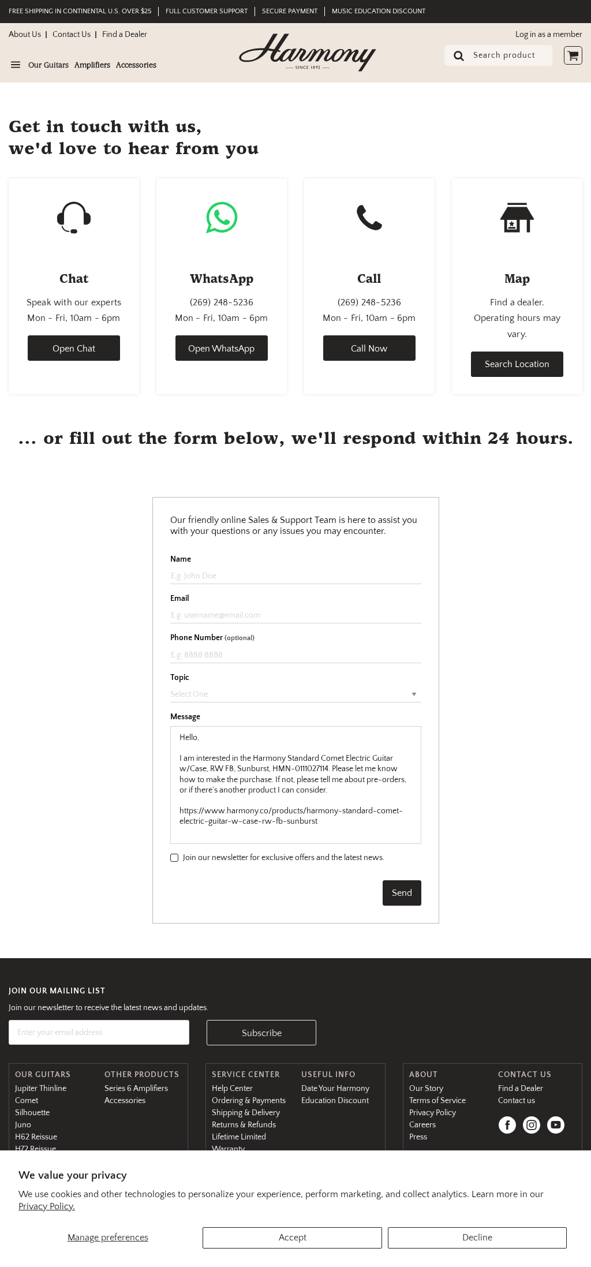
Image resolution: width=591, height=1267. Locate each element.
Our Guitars (48, 66)
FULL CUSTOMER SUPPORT (207, 11)
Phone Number (212, 637)
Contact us (516, 1100)
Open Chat (74, 348)
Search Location (517, 364)
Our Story (426, 1088)
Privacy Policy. (46, 1206)
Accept (292, 1237)
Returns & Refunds (244, 1125)
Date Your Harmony (335, 1088)
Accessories (136, 66)
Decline (477, 1237)
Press (418, 1137)
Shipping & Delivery (246, 1112)
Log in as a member (548, 34)
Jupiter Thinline (40, 1088)
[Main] (307, 52)
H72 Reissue (35, 1149)
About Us (25, 34)
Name (180, 559)
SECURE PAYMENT (289, 11)
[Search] (455, 56)
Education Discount (335, 1100)
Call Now (369, 348)
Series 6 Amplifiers (136, 1088)
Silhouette (32, 1112)
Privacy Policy (432, 1112)
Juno (23, 1125)
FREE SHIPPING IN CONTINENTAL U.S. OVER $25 (80, 11)
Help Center (232, 1088)
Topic (179, 677)
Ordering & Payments (249, 1100)
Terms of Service (437, 1100)
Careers (422, 1125)
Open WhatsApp (221, 348)
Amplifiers (92, 66)
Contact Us (72, 34)
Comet (26, 1100)
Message (185, 717)
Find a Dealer (124, 34)
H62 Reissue (36, 1137)
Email (179, 598)
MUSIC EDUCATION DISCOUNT (378, 11)
